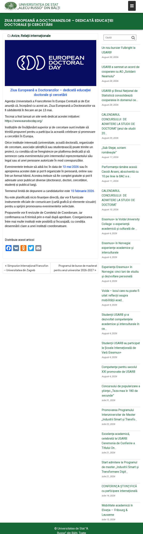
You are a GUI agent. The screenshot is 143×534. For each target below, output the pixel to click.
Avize (15, 36)
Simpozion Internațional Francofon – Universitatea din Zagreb (26, 268)
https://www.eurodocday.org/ (24, 121)
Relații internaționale (36, 36)
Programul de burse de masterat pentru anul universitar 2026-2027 (75, 268)
